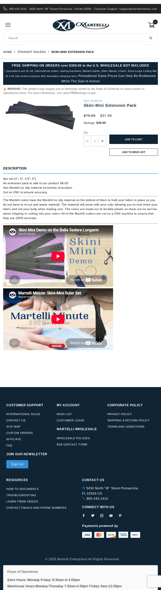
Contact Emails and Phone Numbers (36, 507)
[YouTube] (112, 517)
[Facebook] (85, 517)
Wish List (64, 414)
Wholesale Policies (73, 438)
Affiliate (13, 439)
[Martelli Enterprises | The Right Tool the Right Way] (80, 24)
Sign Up (17, 464)
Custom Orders (19, 432)
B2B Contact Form (72, 444)
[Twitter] (94, 517)
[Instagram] (103, 517)
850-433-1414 (97, 498)
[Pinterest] (122, 517)
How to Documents (22, 488)
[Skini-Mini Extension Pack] (40, 117)
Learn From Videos (22, 501)
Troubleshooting (21, 495)
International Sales (23, 414)
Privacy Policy (119, 414)
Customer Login (70, 420)
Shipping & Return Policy (128, 420)
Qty (86, 132)
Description (15, 168)
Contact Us (16, 420)
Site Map (13, 426)
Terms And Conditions (126, 426)
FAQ (9, 445)
